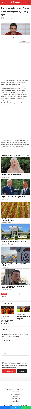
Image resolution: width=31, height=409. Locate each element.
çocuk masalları (15, 394)
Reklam (11, 405)
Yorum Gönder (9, 371)
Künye (6, 405)
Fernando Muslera (14, 293)
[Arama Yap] (29, 2)
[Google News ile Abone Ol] (24, 41)
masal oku (15, 393)
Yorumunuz (7, 340)
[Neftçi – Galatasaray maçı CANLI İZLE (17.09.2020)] (7, 310)
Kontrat (4, 296)
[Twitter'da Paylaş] (15, 407)
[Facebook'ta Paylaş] (5, 407)
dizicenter (15, 396)
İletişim (25, 405)
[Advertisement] (15, 62)
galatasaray (23, 293)
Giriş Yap (21, 371)
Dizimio (15, 2)
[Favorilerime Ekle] (13, 37)
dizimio (6, 18)
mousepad (15, 400)
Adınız (6, 353)
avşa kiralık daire (15, 401)
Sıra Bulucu (15, 391)
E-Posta (6, 359)
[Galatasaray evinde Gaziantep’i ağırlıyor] (23, 309)
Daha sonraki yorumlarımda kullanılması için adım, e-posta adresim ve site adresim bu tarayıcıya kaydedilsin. (15, 365)
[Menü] (2, 2)
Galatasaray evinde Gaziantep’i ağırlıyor (23, 318)
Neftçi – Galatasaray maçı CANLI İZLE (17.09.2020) (7, 321)
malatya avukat (15, 398)
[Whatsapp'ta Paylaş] (26, 407)
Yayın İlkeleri (18, 405)
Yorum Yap (6, 329)
